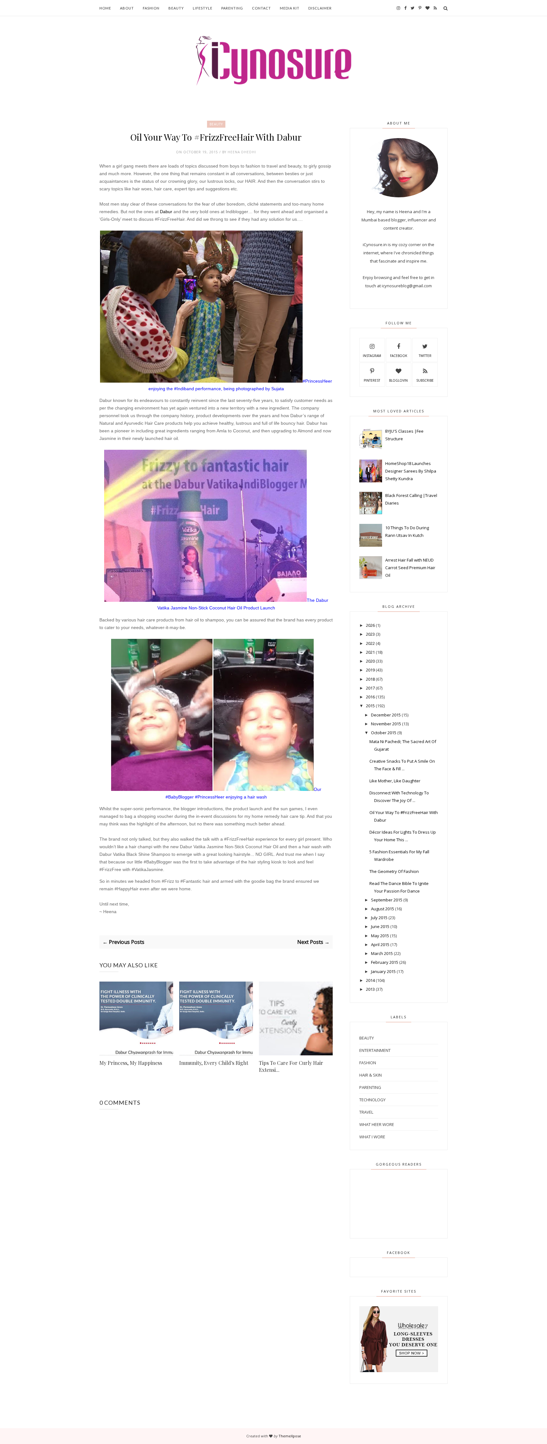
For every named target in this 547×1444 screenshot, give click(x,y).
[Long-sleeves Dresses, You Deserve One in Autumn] (398, 1370)
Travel (366, 1112)
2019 (370, 670)
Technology (372, 1100)
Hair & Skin (370, 1075)
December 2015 (386, 715)
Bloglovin (398, 380)
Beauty (176, 8)
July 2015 (379, 917)
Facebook (398, 355)
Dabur (166, 211)
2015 (370, 706)
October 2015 (383, 732)
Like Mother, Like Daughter (394, 781)
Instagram (372, 355)
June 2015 (380, 926)
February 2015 (384, 962)
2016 (370, 697)
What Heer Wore (376, 1124)
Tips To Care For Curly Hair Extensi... (291, 1066)
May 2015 (380, 935)
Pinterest (372, 380)
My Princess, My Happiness (130, 1062)
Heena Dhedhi (242, 152)
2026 (370, 625)
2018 (370, 679)
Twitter (425, 355)
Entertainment (375, 1050)
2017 (370, 688)
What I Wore (372, 1137)
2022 (370, 643)
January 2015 (383, 971)
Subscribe (425, 380)
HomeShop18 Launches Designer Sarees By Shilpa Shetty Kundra (410, 471)
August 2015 (382, 909)
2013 (370, 989)
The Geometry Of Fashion (394, 871)
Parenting (232, 8)
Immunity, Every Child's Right (213, 1062)
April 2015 (380, 944)
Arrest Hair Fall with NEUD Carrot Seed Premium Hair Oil (410, 567)
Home (105, 8)
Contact (261, 8)
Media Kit (289, 8)
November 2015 (386, 724)
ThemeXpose (290, 1436)
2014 (370, 980)
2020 (370, 661)
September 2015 (386, 900)
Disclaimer (320, 8)
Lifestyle (202, 8)
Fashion (151, 8)
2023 (370, 634)
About (127, 8)
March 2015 (382, 953)
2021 (370, 652)
